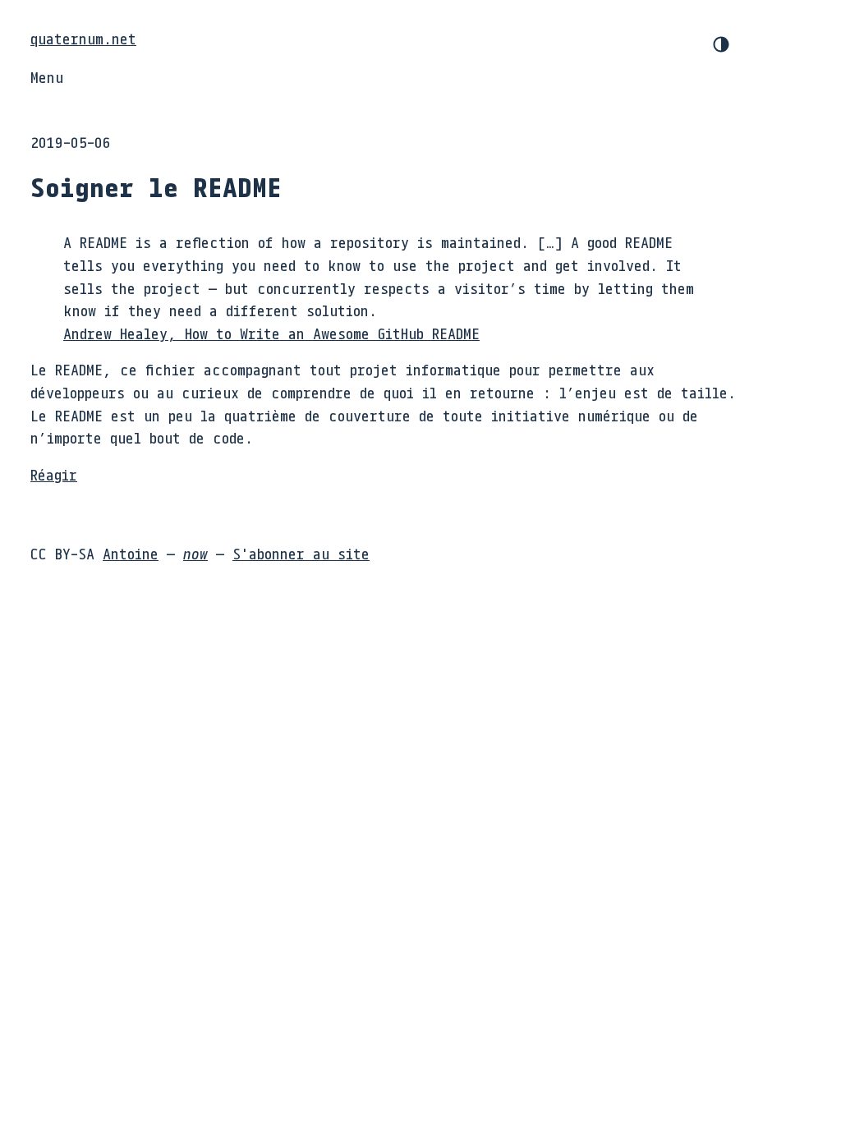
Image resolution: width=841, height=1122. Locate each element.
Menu (46, 77)
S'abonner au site (301, 554)
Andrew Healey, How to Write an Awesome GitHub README (271, 333)
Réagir (53, 475)
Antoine (131, 554)
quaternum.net (83, 39)
